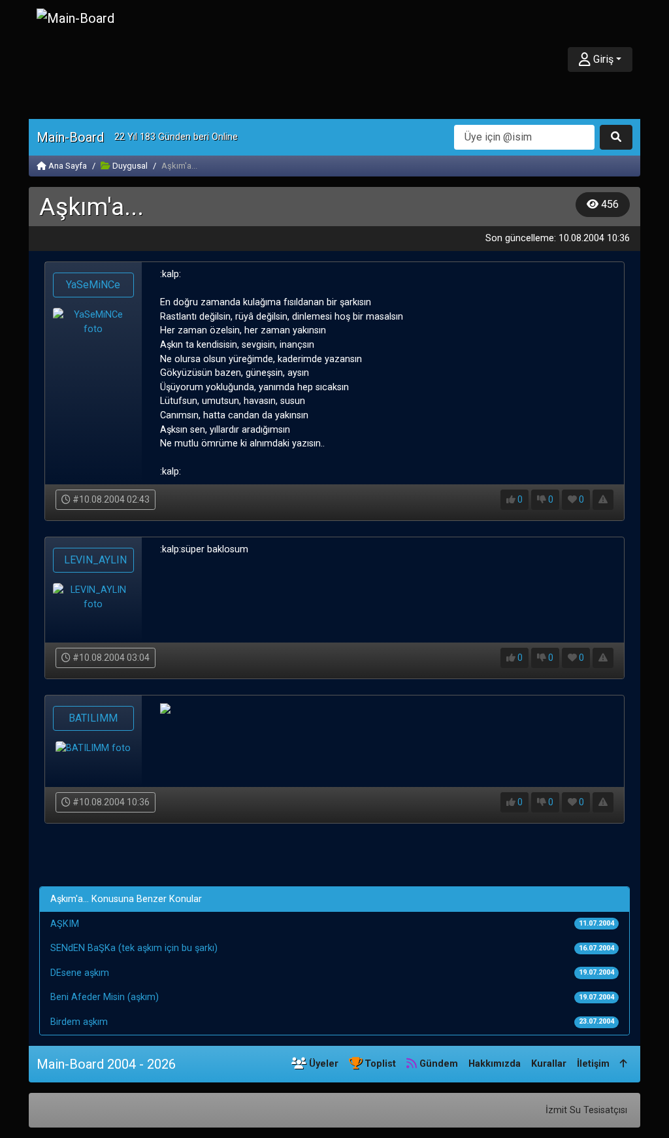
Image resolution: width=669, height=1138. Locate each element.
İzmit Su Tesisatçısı (586, 1110)
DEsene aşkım (79, 973)
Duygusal (129, 166)
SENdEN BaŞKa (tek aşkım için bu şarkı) (134, 948)
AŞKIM (64, 923)
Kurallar (548, 1063)
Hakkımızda (494, 1063)
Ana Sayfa (66, 166)
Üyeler (322, 1063)
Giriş (602, 59)
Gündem (437, 1063)
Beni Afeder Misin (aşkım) (104, 997)
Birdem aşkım (79, 1022)
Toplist (379, 1063)
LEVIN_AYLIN (95, 560)
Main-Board (70, 137)
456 (608, 204)
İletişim (593, 1063)
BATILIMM (93, 718)
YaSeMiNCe (93, 284)
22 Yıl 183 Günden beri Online (176, 136)
